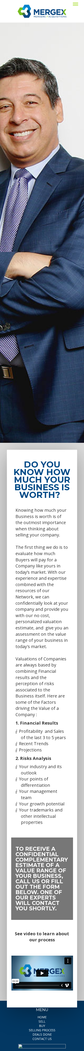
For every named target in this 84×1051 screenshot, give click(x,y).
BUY (42, 1026)
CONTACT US (42, 1039)
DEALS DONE (42, 1034)
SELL (42, 1021)
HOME (42, 1017)
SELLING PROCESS (42, 1030)
